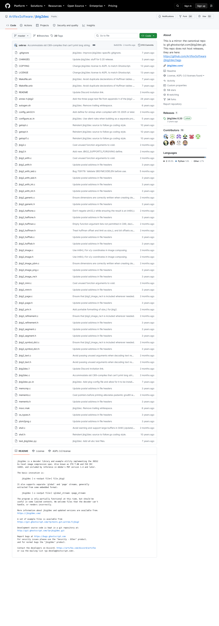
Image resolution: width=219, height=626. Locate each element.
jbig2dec (42, 16)
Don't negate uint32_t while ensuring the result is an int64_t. (104, 210)
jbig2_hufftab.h (27, 243)
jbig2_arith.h (25, 164)
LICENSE (23, 72)
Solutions (37, 5)
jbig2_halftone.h (27, 217)
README (23, 92)
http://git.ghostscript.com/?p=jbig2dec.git (40, 531)
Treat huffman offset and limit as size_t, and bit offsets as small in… (108, 230)
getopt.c (23, 125)
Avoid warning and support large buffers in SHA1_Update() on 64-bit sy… (111, 427)
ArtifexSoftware (21, 16)
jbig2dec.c (24, 375)
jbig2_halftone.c (27, 210)
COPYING (24, 66)
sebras (22, 45)
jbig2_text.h (25, 362)
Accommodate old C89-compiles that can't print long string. (59, 45)
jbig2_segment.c (27, 329)
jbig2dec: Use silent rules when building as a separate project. (105, 118)
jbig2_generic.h (27, 204)
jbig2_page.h (26, 302)
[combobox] (117, 35)
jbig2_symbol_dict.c (29, 342)
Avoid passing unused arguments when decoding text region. (105, 355)
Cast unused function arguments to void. (94, 144)
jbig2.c (22, 144)
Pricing (112, 5)
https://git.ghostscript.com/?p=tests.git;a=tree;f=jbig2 (48, 522)
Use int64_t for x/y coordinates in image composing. (100, 250)
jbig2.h (22, 151)
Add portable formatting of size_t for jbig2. (95, 309)
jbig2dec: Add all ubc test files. (89, 441)
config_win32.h (27, 112)
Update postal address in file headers (92, 164)
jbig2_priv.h (25, 309)
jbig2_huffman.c (27, 223)
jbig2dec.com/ (175, 65)
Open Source (75, 5)
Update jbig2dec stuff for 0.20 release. (93, 59)
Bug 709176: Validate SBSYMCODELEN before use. (99, 171)
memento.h (25, 401)
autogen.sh (25, 105)
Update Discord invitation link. (88, 92)
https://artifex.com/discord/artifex (76, 548)
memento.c (25, 395)
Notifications (168, 16)
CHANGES (24, 59)
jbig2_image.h (26, 256)
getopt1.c (24, 138)
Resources (55, 5)
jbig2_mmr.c (25, 283)
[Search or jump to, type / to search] (177, 5)
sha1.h (22, 434)
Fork (187, 16)
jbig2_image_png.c (29, 270)
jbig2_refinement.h (28, 322)
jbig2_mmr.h (25, 289)
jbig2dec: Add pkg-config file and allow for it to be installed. (104, 381)
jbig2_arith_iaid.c (27, 171)
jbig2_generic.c (27, 197)
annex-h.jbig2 (26, 98)
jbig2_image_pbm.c (29, 263)
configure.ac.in (26, 118)
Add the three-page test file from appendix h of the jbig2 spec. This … (109, 98)
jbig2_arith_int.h (27, 191)
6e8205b (118, 45)
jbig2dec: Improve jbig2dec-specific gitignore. (97, 52)
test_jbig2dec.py (28, 441)
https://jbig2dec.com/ (29, 513)
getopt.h (23, 131)
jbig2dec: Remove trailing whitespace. (93, 105)
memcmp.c (25, 388)
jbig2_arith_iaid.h (27, 177)
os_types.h (24, 414)
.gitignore (24, 52)
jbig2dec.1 (24, 368)
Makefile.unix (26, 85)
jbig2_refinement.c (28, 316)
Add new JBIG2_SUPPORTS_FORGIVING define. (98, 151)
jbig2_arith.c (25, 158)
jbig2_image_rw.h (28, 276)
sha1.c (22, 427)
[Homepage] (7, 5)
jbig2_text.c (25, 355)
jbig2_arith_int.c (27, 184)
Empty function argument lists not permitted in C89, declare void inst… (110, 223)
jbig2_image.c (26, 250)
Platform (19, 5)
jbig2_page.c (26, 296)
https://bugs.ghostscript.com (50, 536)
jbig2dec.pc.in (26, 381)
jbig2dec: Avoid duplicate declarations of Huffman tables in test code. (109, 79)
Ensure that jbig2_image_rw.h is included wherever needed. (104, 296)
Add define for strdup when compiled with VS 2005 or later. (104, 112)
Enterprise (96, 5)
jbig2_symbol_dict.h (29, 349)
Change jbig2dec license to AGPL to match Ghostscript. (102, 66)
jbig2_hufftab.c (27, 237)
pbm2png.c (25, 421)
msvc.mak (24, 408)
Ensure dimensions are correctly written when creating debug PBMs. (108, 197)
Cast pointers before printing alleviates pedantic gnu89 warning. (106, 395)
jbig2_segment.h (27, 335)
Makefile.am (25, 79)
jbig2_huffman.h (27, 230)
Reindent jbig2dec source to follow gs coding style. (99, 125)
